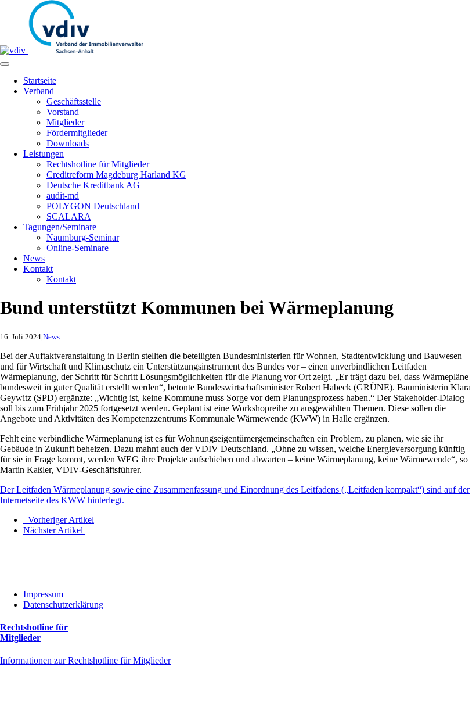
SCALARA (68, 216)
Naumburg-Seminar (82, 237)
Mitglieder (65, 122)
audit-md (62, 195)
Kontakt (38, 269)
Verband (38, 91)
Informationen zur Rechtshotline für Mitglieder (85, 660)
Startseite (39, 80)
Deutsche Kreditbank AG (93, 185)
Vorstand (62, 112)
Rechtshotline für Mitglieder (97, 164)
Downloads (67, 143)
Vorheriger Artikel (58, 520)
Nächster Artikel (54, 530)
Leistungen (43, 154)
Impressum (43, 594)
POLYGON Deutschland (92, 206)
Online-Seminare (77, 248)
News (34, 258)
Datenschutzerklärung (63, 604)
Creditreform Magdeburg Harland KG (116, 175)
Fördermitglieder (76, 133)
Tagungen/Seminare (59, 227)
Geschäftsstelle (73, 101)
